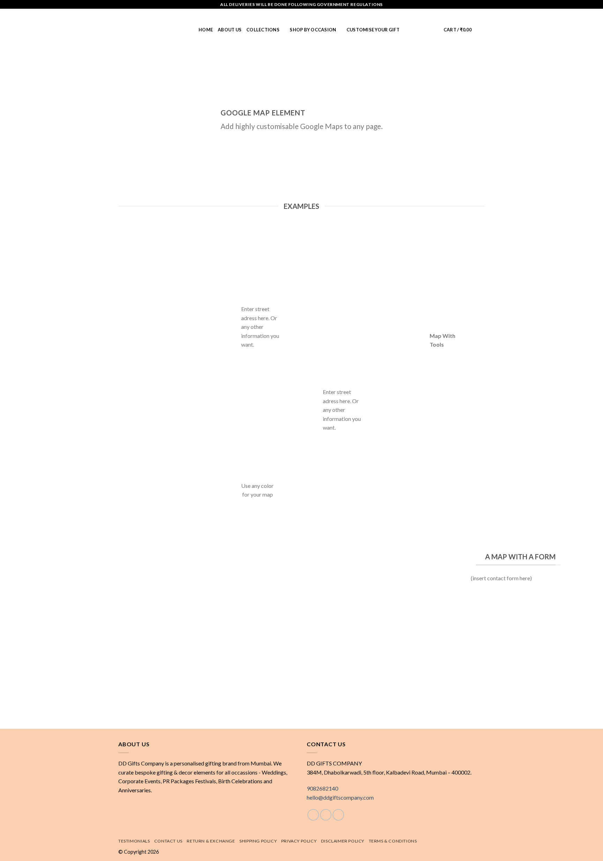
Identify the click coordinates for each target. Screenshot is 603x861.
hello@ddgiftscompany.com (340, 797)
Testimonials (134, 841)
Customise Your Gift (373, 29)
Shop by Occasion (313, 29)
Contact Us (168, 841)
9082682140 (322, 788)
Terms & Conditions (393, 841)
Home (206, 29)
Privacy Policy (299, 841)
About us (229, 29)
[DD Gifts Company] (153, 30)
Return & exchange (211, 841)
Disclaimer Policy (342, 841)
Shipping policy (258, 841)
